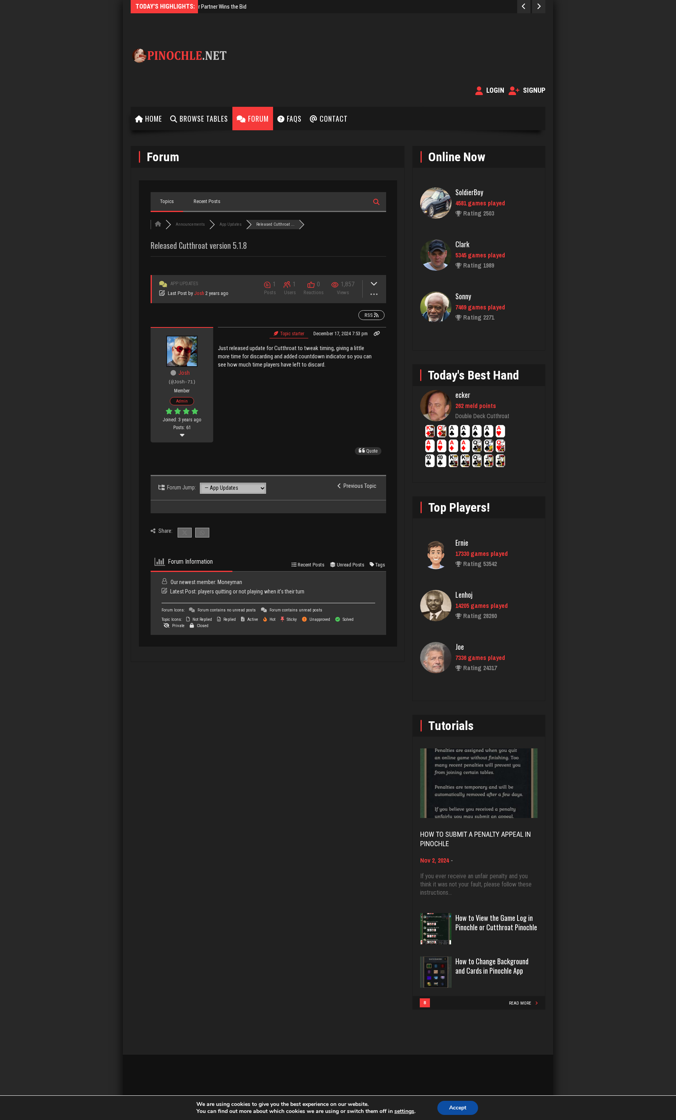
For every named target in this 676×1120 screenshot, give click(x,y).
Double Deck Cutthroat (482, 416)
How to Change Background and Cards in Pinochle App (492, 966)
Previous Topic (358, 486)
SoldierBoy (469, 192)
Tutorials (451, 725)
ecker (462, 395)
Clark (462, 244)
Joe (459, 647)
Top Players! (459, 507)
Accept (457, 1107)
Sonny (463, 296)
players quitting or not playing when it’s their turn (251, 591)
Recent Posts (207, 201)
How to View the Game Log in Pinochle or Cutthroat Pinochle (496, 922)
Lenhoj (464, 595)
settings (404, 1111)
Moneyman (230, 582)
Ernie (461, 543)
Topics (167, 201)
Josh (199, 293)
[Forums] (158, 224)
